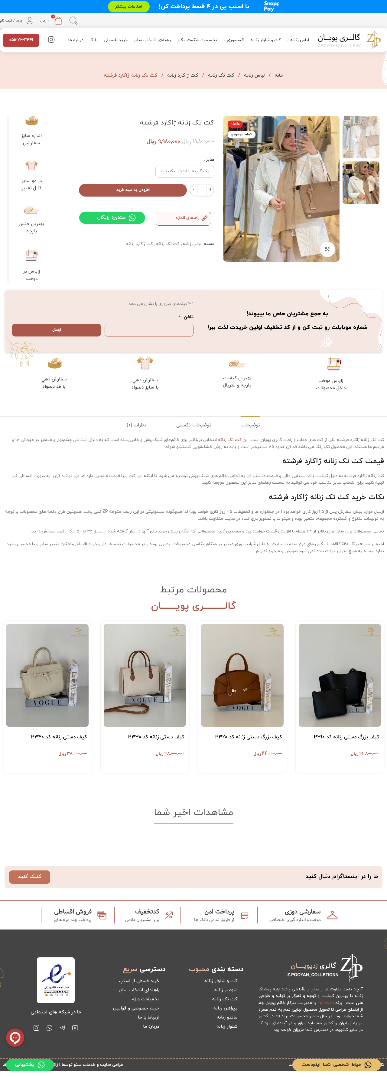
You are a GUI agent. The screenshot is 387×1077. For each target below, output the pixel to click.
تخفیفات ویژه (145, 999)
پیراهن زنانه (225, 1008)
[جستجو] (73, 21)
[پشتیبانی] (41, 1065)
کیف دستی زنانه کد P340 (59, 737)
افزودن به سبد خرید (133, 190)
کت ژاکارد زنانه (182, 75)
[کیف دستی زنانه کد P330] (145, 675)
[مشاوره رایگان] (132, 218)
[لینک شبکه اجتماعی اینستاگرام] (51, 40)
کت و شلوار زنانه (220, 981)
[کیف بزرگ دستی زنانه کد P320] (242, 675)
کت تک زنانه (220, 75)
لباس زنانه (253, 75)
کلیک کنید (29, 876)
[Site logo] (349, 40)
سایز (210, 160)
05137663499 (21, 40)
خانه (278, 75)
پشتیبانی (24, 1064)
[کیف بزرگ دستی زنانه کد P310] (340, 675)
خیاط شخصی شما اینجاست (331, 1064)
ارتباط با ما (148, 1017)
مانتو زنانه (227, 1017)
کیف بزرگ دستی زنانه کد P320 (248, 737)
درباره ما (151, 1026)
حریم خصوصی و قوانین (136, 1008)
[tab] (250, 425)
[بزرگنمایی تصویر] (327, 249)
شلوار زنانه (226, 1026)
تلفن (186, 317)
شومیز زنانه (225, 990)
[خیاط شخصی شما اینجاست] (368, 1065)
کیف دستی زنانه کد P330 (156, 737)
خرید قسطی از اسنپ (139, 981)
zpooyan (325, 1003)
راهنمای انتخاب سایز (139, 990)
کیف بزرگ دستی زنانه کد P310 (346, 737)
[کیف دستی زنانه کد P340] (47, 675)
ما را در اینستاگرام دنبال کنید (342, 877)
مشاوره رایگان (111, 217)
